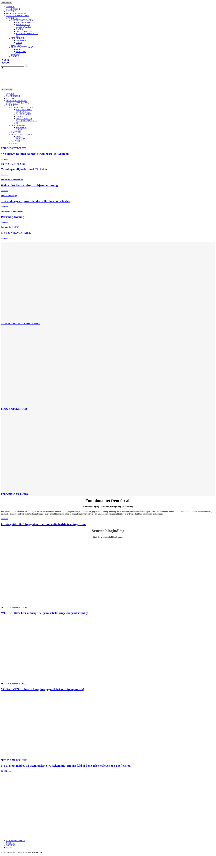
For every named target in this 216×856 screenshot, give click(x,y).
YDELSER (10, 843)
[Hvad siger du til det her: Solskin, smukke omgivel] (179, 808)
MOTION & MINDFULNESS (14, 607)
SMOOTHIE (21, 40)
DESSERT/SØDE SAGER (22, 20)
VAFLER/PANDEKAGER (27, 34)
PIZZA (19, 49)
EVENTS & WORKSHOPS (17, 16)
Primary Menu (7, 89)
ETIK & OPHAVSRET (15, 841)
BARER (19, 29)
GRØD (19, 43)
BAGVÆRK (16, 45)
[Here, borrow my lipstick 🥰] (108, 826)
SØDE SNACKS (23, 25)
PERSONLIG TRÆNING (16, 13)
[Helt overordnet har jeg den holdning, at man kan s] (179, 826)
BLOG (9, 847)
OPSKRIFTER (12, 18)
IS (17, 36)
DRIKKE (15, 56)
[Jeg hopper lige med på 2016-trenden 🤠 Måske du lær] (36, 826)
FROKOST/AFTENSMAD (22, 47)
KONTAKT (11, 11)
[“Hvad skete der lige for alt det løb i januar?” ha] (36, 808)
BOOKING (11, 845)
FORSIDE (10, 7)
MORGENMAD (18, 38)
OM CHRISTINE (13, 9)
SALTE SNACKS (23, 27)
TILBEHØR (21, 52)
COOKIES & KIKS (24, 31)
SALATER (15, 54)
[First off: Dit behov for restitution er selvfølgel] (108, 808)
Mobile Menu (6, 2)
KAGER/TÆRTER (24, 22)
